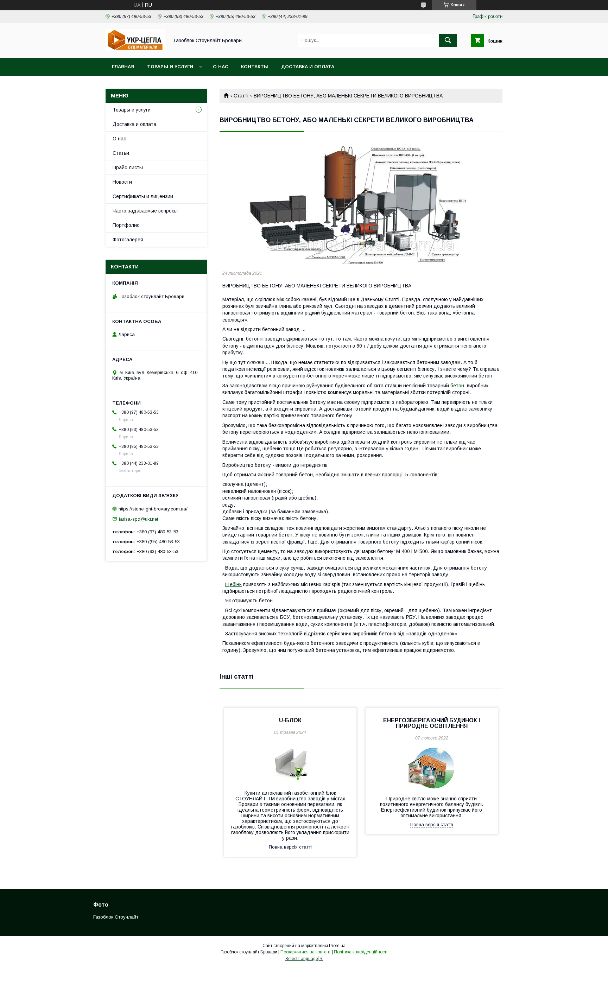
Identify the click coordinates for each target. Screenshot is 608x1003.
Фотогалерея (128, 239)
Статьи (121, 153)
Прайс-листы (128, 167)
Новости (122, 182)
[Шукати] (448, 40)
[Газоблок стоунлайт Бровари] (135, 48)
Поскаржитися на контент (305, 952)
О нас (220, 66)
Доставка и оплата (307, 66)
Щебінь (233, 584)
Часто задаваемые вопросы (145, 211)
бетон (457, 385)
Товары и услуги (170, 66)
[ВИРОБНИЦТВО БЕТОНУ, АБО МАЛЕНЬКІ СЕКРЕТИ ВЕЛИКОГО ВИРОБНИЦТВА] (361, 202)
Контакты (254, 66)
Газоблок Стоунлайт (115, 917)
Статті (241, 96)
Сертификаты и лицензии (143, 196)
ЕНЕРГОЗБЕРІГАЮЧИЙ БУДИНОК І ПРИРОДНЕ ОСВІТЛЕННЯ (431, 723)
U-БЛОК (290, 720)
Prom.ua (337, 945)
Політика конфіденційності (360, 952)
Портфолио (126, 225)
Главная (123, 66)
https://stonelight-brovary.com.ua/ (153, 509)
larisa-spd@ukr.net (138, 518)
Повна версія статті (290, 847)
